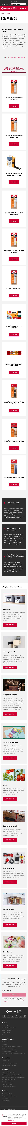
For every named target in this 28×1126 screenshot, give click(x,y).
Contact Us (14, 1)
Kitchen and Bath (8, 909)
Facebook (4, 1016)
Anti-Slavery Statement (8, 1082)
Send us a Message (7, 1093)
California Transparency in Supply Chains (12, 1074)
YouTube (24, 1016)
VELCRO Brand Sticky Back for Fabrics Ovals (14, 136)
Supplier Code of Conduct (8, 1072)
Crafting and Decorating (10, 742)
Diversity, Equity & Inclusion (9, 1065)
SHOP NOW (14, 106)
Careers (4, 1035)
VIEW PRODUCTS (10, 840)
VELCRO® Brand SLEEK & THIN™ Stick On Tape (14, 213)
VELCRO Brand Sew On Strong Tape (14, 441)
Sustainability (5, 1060)
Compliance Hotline (7, 1084)
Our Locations (5, 1100)
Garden (5, 785)
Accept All (14, 1123)
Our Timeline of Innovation (8, 1049)
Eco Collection (7, 952)
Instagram (8, 1016)
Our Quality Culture (7, 1032)
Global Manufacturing (7, 1030)
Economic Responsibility (8, 1079)
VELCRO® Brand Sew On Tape (14, 288)
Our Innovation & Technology (9, 1051)
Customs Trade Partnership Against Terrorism (13, 1077)
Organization (7, 609)
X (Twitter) (16, 1016)
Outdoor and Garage (9, 868)
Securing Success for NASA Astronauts (12, 1046)
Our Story (4, 1044)
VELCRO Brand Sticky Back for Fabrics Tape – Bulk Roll (14, 174)
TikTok (12, 1016)
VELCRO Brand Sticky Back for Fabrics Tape (14, 98)
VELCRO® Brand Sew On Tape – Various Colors (14, 364)
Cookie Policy (11, 1120)
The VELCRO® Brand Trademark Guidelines (13, 1053)
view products (10, 624)
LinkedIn (20, 1016)
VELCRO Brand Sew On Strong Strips (14, 477)
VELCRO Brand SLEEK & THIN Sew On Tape (14, 402)
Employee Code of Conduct (9, 1086)
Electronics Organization (10, 826)
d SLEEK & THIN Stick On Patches (17, 251)
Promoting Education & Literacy (10, 1063)
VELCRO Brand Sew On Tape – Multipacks (14, 326)
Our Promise (5, 1042)
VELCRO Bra (7, 250)
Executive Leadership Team (9, 1027)
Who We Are (5, 1025)
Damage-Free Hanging (10, 695)
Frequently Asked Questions (9, 1096)
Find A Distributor (6, 1098)
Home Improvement (9, 652)
